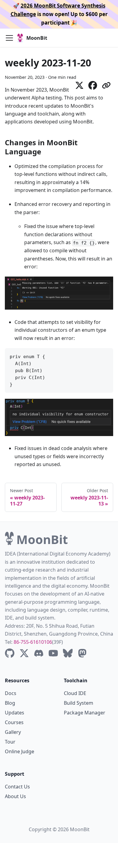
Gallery (13, 732)
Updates (14, 712)
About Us (15, 796)
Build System (78, 703)
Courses (14, 722)
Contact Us (17, 786)
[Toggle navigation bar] (9, 37)
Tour (10, 741)
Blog (10, 703)
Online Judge (19, 751)
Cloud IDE (75, 693)
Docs (10, 693)
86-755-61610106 (33, 642)
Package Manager (84, 712)
